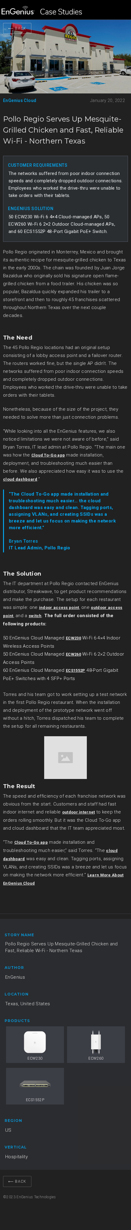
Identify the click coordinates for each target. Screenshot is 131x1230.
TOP (117, 1210)
